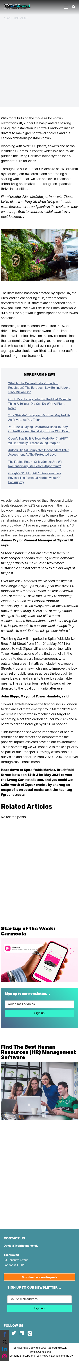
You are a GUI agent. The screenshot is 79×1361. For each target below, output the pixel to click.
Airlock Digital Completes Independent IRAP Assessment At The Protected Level (38, 452)
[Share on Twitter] (4, 1341)
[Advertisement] (39, 63)
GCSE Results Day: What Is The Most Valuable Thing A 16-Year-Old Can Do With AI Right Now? (39, 404)
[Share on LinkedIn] (4, 1349)
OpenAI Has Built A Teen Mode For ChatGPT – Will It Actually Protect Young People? (39, 441)
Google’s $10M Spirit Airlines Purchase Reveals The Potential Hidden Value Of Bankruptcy (34, 478)
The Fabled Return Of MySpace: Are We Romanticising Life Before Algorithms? (35, 464)
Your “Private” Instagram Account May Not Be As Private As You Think (39, 417)
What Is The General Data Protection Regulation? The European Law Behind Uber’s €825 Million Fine (39, 388)
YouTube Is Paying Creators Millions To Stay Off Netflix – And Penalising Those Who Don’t (39, 429)
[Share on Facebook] (4, 1334)
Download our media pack (39, 1277)
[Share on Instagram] (4, 1356)
